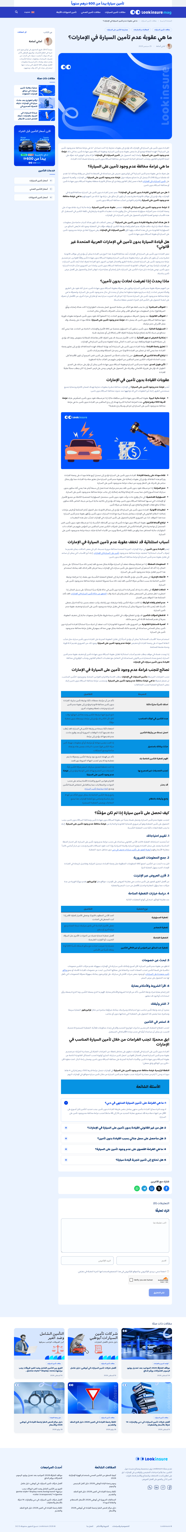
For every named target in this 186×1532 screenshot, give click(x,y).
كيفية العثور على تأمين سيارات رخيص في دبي (131, 850)
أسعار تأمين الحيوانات (38, 197)
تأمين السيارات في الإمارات (154, 181)
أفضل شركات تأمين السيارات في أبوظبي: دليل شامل (93, 1368)
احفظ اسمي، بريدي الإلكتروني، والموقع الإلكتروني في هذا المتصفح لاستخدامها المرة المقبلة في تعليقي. (122, 1271)
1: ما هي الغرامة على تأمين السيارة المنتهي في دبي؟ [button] (135, 1102)
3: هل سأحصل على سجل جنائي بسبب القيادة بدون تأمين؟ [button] (131, 1138)
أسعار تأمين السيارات (38, 180)
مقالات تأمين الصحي (90, 12)
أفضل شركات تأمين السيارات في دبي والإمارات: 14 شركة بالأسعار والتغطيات (148, 1423)
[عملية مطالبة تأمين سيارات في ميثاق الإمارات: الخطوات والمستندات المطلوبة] (47, 90)
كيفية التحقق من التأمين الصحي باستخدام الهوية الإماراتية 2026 (92, 1476)
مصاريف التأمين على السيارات (117, 29)
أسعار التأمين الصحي (39, 189)
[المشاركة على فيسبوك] (166, 1188)
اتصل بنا (90, 1526)
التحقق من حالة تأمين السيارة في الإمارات (89, 594)
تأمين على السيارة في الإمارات (106, 553)
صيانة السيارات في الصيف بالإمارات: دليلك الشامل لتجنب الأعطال (27, 116)
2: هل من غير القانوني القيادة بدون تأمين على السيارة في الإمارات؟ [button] (126, 1127)
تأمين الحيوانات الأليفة (66, 12)
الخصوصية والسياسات (120, 1526)
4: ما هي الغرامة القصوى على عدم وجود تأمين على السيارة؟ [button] (130, 1149)
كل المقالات (22, 32)
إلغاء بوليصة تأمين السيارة (96, 789)
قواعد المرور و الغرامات (161, 1363)
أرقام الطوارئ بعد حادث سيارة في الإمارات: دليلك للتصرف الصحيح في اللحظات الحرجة (26, 105)
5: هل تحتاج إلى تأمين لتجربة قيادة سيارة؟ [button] (141, 1159)
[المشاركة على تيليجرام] (144, 1188)
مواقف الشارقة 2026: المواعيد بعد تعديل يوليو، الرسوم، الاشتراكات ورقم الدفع (148, 1369)
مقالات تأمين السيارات (115, 12)
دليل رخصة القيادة (55, 1417)
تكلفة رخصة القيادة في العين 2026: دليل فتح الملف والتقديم (93, 1423)
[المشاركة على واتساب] (137, 1188)
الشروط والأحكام (103, 1526)
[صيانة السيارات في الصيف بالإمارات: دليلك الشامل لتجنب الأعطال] (47, 115)
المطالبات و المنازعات (141, 29)
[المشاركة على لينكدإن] (152, 1188)
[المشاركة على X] (159, 1188)
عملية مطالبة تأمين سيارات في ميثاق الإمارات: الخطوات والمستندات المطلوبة (27, 92)
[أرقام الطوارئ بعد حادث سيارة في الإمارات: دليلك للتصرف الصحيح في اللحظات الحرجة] (47, 103)
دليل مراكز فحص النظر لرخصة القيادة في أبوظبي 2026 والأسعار (41, 1423)
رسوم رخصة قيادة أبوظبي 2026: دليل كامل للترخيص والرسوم (94, 1485)
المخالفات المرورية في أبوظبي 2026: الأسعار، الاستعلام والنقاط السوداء (93, 1501)
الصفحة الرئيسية (166, 20)
